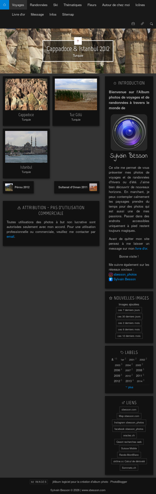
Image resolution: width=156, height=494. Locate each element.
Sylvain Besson (125, 278)
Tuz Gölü (76, 114)
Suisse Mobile (129, 448)
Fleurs (92, 4)
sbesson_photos (125, 274)
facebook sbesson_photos (129, 429)
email (10, 236)
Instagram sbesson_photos (129, 422)
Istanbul (26, 167)
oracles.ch (129, 435)
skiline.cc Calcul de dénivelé (129, 461)
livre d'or (141, 248)
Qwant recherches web (129, 442)
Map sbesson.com (129, 416)
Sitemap (68, 14)
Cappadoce (26, 114)
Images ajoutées (129, 304)
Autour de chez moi (116, 4)
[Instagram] (111, 274)
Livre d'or (18, 14)
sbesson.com (129, 409)
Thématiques (73, 4)
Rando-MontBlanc (129, 455)
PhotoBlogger (118, 482)
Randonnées (39, 4)
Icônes (140, 4)
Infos (53, 14)
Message (37, 14)
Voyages (18, 4)
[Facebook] (111, 278)
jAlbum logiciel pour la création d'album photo (80, 482)
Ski (55, 4)
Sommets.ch (129, 467)
